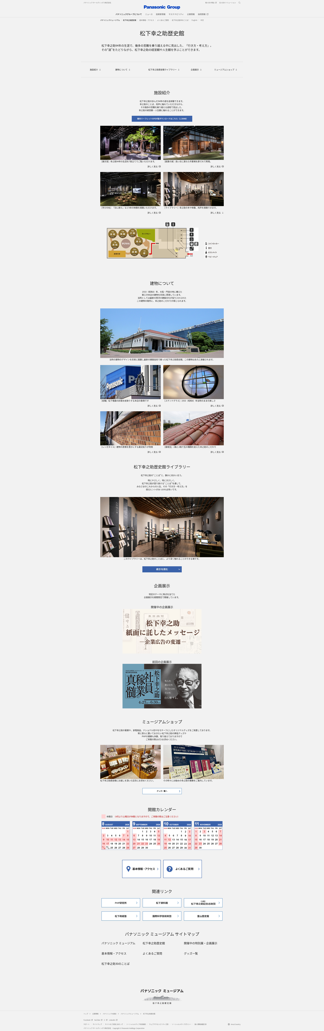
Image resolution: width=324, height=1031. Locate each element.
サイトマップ (97, 1024)
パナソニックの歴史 (109, 1014)
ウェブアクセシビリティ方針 (159, 1024)
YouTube (97, 1020)
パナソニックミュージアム (110, 20)
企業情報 (95, 1014)
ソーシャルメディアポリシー (181, 1024)
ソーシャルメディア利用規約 (136, 1024)
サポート (87, 1024)
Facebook (87, 1020)
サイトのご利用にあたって (114, 1024)
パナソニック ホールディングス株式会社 (97, 3)
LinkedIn (112, 1020)
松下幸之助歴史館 (149, 1014)
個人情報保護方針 (201, 1024)
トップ (86, 1014)
